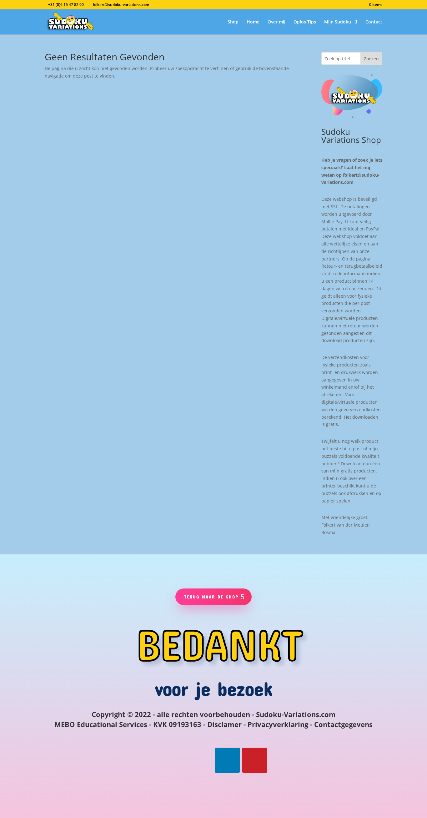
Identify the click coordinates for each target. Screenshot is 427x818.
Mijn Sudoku (337, 22)
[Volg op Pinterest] (254, 760)
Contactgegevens (343, 724)
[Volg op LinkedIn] (227, 760)
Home (253, 22)
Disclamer (224, 724)
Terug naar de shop (211, 596)
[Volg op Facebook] (172, 760)
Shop (233, 22)
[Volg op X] (199, 760)
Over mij (276, 22)
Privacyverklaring (278, 724)
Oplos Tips (305, 22)
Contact (373, 22)
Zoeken (371, 59)
